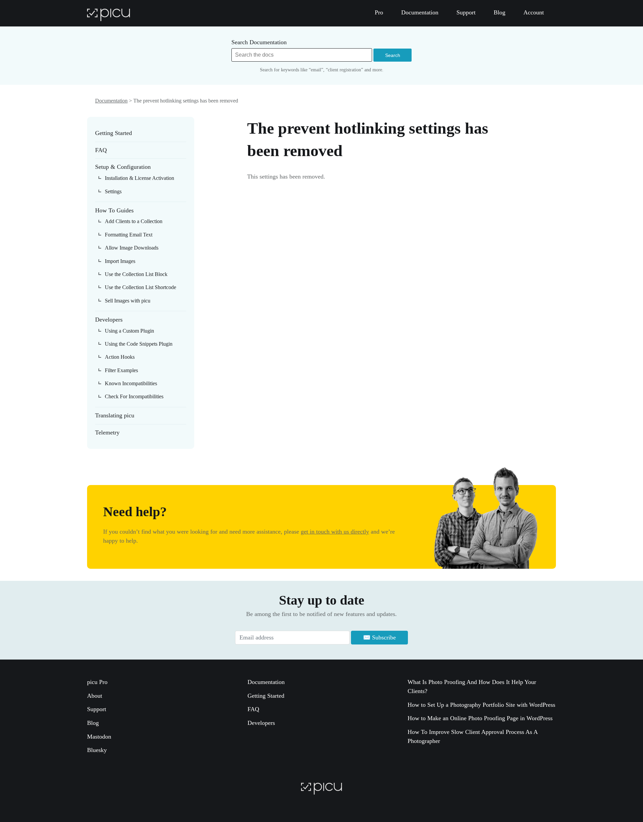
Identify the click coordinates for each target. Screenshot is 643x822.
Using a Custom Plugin (129, 331)
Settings (113, 191)
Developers (109, 319)
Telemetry (107, 432)
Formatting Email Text (128, 234)
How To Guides (114, 210)
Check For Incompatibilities (134, 396)
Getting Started (113, 133)
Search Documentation (259, 42)
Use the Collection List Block (136, 274)
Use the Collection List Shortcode (140, 287)
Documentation (111, 101)
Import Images (120, 261)
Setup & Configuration (123, 166)
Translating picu (114, 415)
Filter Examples (121, 370)
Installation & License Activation (139, 178)
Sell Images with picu (127, 300)
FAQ (101, 150)
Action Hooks (120, 357)
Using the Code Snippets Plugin (138, 344)
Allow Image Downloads (131, 248)
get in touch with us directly (335, 531)
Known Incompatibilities (131, 383)
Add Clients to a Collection (133, 221)
